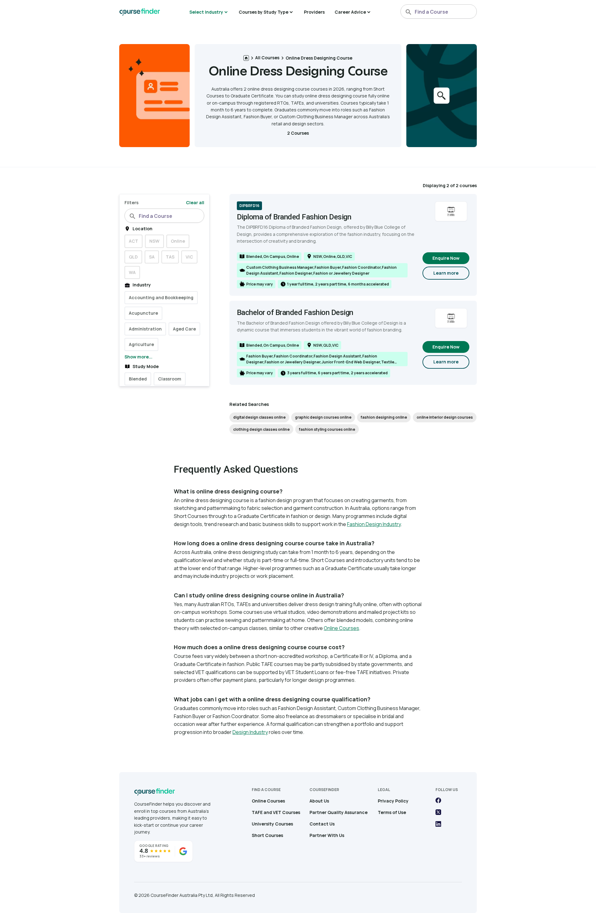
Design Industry (250, 732)
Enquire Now (445, 258)
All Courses (267, 58)
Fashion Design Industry (374, 524)
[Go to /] (246, 58)
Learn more (451, 274)
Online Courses (341, 628)
